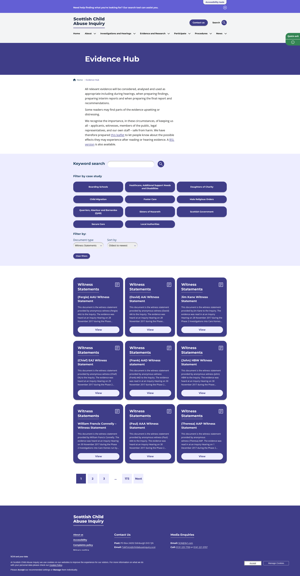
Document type (83, 240)
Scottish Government (202, 211)
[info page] (293, 42)
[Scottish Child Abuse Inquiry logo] (89, 22)
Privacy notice (81, 550)
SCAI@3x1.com (185, 543)
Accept (253, 563)
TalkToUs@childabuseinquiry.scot (138, 547)
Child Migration (98, 199)
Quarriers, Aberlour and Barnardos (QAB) (98, 212)
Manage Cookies (276, 563)
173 (127, 478)
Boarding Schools (98, 187)
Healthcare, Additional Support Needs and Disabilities (150, 187)
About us (78, 534)
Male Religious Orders (202, 199)
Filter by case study (87, 176)
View (98, 329)
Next (138, 478)
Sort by (111, 240)
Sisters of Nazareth (150, 211)
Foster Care (150, 199)
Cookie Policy (55, 565)
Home (76, 33)
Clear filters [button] (81, 256)
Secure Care (98, 224)
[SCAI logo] (88, 520)
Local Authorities (150, 224)
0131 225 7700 (183, 547)
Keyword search (89, 163)
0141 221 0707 (200, 547)
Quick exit (293, 36)
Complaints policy (83, 545)
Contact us (199, 22)
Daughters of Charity (201, 187)
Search (216, 22)
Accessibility (80, 540)
